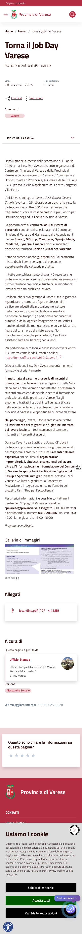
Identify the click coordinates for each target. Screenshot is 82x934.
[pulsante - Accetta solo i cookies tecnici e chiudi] (74, 830)
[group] (41, 562)
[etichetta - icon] (11, 755)
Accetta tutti (41, 900)
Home (9, 31)
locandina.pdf (39, 610)
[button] (72, 14)
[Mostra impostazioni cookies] (78, 467)
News (22, 31)
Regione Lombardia (15, 3)
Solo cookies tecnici (41, 887)
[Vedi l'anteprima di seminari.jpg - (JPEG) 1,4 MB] (39, 559)
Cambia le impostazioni (41, 913)
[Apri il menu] (5, 14)
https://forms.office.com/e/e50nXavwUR (31, 357)
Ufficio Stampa (20, 659)
